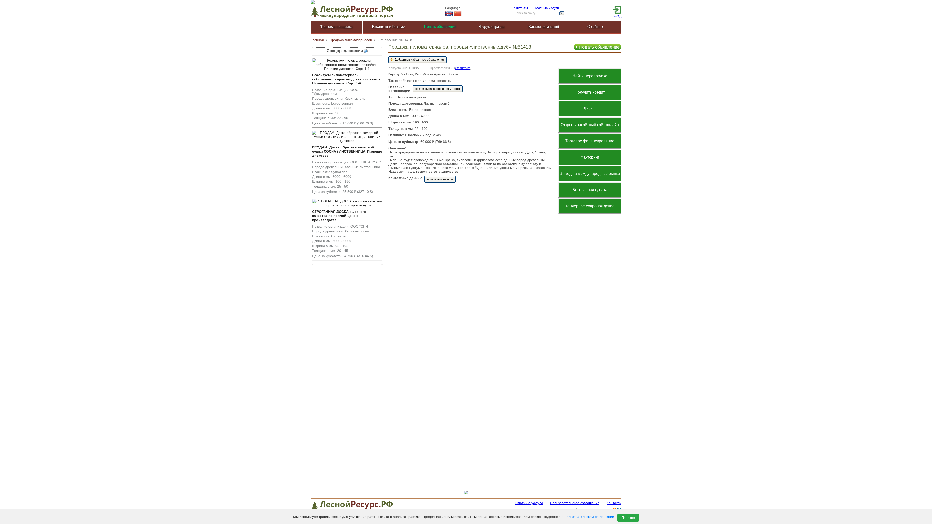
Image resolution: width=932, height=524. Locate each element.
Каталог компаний (543, 27)
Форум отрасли (492, 27)
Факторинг (590, 157)
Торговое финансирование (589, 141)
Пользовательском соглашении (589, 517)
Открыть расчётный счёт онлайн (590, 125)
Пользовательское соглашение (574, 503)
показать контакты (440, 179)
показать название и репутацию (437, 88)
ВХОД (616, 16)
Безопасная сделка (590, 190)
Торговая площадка (336, 27)
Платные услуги (546, 8)
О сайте (595, 27)
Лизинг (590, 108)
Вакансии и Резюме (388, 27)
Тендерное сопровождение (590, 206)
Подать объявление (597, 47)
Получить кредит (590, 92)
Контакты (520, 8)
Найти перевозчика (590, 76)
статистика (462, 68)
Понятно (628, 518)
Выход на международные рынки (590, 174)
